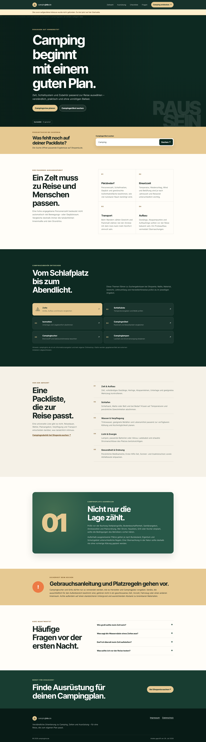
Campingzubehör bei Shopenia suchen (51, 435)
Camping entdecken (163, 5)
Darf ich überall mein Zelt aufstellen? (114, 642)
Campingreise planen (45, 108)
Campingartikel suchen (74, 109)
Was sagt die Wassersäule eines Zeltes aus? (117, 633)
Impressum (155, 717)
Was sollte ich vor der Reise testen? (113, 650)
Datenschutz (168, 717)
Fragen (144, 5)
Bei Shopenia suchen (161, 690)
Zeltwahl (110, 5)
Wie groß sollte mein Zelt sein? (111, 625)
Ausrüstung (121, 5)
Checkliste (134, 5)
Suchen (167, 142)
